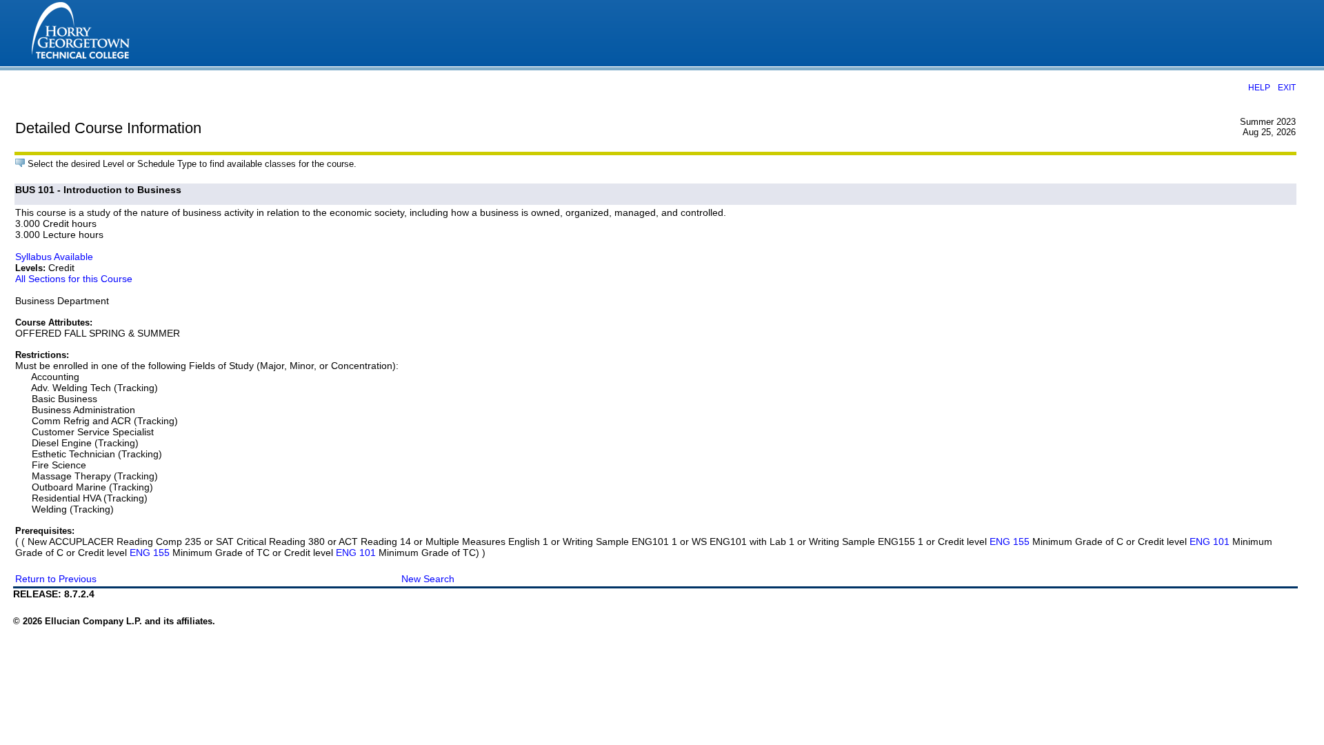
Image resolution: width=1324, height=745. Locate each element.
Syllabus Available (54, 256)
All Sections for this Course (73, 278)
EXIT (1287, 87)
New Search (427, 578)
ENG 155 (1010, 541)
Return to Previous (56, 578)
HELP (1259, 87)
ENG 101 (1210, 541)
